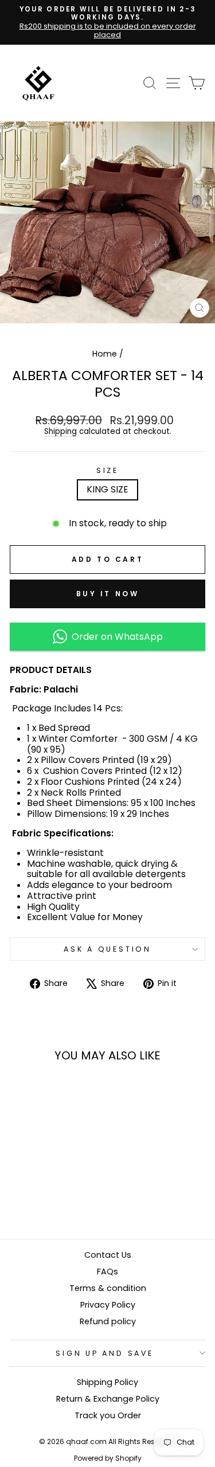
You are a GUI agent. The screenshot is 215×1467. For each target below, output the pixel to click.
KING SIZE (107, 489)
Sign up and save (104, 1353)
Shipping (60, 432)
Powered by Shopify (108, 1458)
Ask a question (107, 949)
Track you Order (108, 1415)
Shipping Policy (107, 1382)
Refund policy (108, 1321)
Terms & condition (107, 1288)
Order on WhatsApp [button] (115, 636)
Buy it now (107, 593)
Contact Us (107, 1255)
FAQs (107, 1271)
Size (107, 470)
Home (104, 353)
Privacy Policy (107, 1304)
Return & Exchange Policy (107, 1399)
